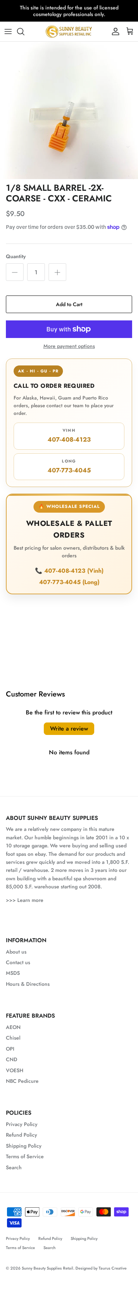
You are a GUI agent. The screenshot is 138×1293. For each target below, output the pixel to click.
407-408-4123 (69, 435)
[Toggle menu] (8, 31)
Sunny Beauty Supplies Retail (47, 1268)
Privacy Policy (22, 1124)
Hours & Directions (28, 984)
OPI (10, 1048)
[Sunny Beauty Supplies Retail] (69, 31)
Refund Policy (21, 1134)
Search (14, 1167)
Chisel (13, 1037)
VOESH (14, 1070)
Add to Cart (69, 304)
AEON (13, 1027)
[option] (69, 110)
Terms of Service (25, 1156)
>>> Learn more (24, 900)
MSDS (13, 973)
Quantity (16, 256)
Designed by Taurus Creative (101, 1268)
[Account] (114, 31)
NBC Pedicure (22, 1081)
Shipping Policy (24, 1145)
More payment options (69, 346)
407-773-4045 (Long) (69, 582)
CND (11, 1059)
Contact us (18, 962)
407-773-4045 (69, 466)
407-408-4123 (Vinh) (73, 570)
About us (16, 951)
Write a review (69, 728)
